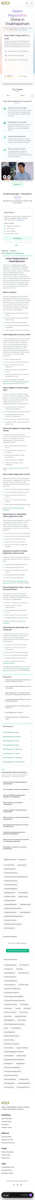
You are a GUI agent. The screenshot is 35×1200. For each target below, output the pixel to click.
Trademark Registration (10, 884)
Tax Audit (17, 1008)
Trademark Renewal (9, 900)
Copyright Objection (9, 892)
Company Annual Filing (10, 1004)
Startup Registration (9, 973)
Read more (20, 220)
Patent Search (19, 381)
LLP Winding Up (24, 1004)
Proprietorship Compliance (11, 992)
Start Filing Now (17, 238)
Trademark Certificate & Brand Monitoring (15, 876)
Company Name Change (11, 1075)
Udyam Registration (9, 1032)
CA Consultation (8, 1047)
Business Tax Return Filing (11, 1036)
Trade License (24, 1012)
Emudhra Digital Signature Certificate (14, 1024)
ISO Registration (8, 1063)
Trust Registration (16, 1028)
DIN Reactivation (21, 1055)
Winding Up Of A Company (11, 1043)
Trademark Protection (10, 920)
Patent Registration (9, 928)
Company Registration (10, 965)
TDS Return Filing (23, 1079)
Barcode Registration (10, 1079)
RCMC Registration (9, 1020)
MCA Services (8, 1008)
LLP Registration (8, 969)
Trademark (13, 250)
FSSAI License (22, 1020)
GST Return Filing (23, 984)
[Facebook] (13, 1184)
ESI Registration (20, 1063)
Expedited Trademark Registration (13, 916)
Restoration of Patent (9, 663)
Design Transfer (23, 896)
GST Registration (24, 965)
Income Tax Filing (9, 1040)
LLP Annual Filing (8, 1087)
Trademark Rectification (11, 873)
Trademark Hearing (25, 904)
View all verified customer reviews (17, 950)
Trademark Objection (10, 869)
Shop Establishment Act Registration (14, 1059)
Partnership (19, 969)
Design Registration (25, 912)
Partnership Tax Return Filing (12, 988)
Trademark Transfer (9, 896)
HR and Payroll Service (23, 1087)
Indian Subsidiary (9, 1055)
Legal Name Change (20, 1016)
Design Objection (23, 892)
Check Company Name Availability (13, 996)
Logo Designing (21, 865)
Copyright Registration (10, 904)
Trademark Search (23, 973)
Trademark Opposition (10, 912)
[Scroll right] (32, 95)
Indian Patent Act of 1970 (17, 468)
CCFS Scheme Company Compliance (14, 1000)
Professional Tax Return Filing (12, 1071)
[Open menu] (32, 3)
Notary (6, 1028)
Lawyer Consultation (22, 1047)
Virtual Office (27, 1008)
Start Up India (7, 1016)
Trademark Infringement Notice (12, 908)
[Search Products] (27, 3)
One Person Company (10, 1012)
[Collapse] (31, 726)
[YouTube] (21, 1184)
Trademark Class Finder (10, 880)
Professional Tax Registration (12, 1067)
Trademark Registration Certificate (13, 1051)
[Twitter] (17, 1184)
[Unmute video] (9, 177)
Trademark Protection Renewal (12, 924)
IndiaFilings (4, 250)
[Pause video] (4, 177)
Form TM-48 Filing (9, 865)
